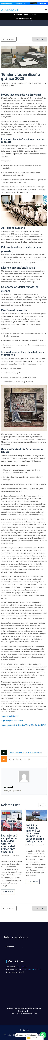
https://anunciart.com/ (9, 716)
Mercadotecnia (37, 752)
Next (38, 39)
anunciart (6, 83)
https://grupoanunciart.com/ (12, 720)
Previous (10, 39)
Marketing (21, 83)
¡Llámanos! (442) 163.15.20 (24, 15)
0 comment (15, 855)
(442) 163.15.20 (21, 967)
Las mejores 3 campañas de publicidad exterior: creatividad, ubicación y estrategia (9, 843)
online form (18, 946)
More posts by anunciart (13, 790)
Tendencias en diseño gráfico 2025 (20, 76)
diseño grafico (20, 752)
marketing (28, 752)
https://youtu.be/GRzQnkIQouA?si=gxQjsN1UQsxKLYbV (23, 725)
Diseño (14, 83)
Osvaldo (6, 855)
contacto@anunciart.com (31, 969)
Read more (8, 892)
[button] (43, 1035)
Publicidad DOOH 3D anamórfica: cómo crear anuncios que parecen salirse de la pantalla (35, 833)
